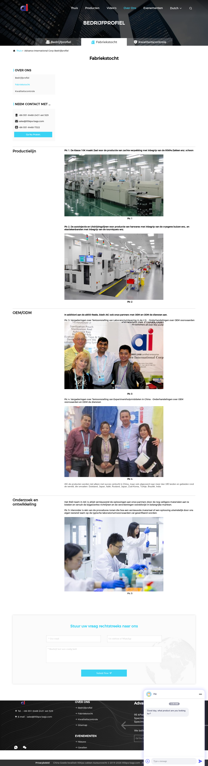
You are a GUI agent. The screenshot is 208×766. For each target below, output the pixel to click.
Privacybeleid (42, 762)
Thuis (74, 8)
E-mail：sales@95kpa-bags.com (34, 716)
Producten (92, 8)
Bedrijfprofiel (22, 77)
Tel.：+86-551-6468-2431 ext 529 (35, 711)
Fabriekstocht (22, 84)
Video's (111, 8)
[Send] (200, 761)
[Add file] (148, 761)
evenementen (153, 8)
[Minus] (200, 694)
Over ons (130, 8)
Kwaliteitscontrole (25, 91)
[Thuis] (24, 7)
